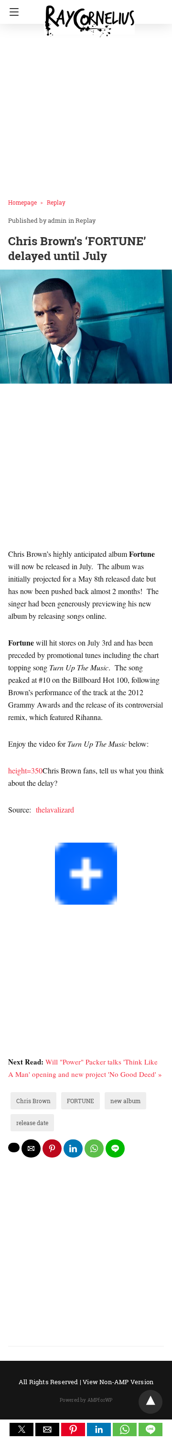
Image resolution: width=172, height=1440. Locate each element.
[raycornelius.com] (89, 17)
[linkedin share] (73, 1148)
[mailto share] (31, 1148)
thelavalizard (56, 809)
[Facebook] (12, 836)
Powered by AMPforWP (86, 1400)
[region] (86, 468)
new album (125, 1101)
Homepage (22, 202)
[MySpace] (27, 836)
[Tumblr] (35, 836)
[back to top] (150, 1402)
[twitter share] (14, 1147)
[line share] (115, 1148)
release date (32, 1123)
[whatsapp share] (94, 1148)
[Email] (42, 836)
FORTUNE (80, 1101)
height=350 (25, 770)
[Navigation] (11, 12)
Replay (56, 202)
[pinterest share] (52, 1148)
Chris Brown (33, 1101)
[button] (21, 1429)
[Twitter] (19, 836)
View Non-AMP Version (118, 1381)
